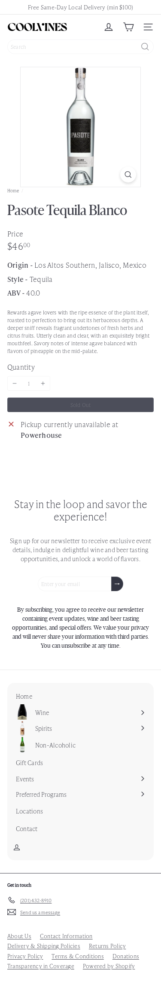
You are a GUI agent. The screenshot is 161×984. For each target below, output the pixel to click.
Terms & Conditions (77, 956)
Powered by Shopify (109, 966)
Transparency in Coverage (40, 966)
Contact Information (66, 936)
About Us (19, 936)
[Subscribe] (117, 584)
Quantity (21, 367)
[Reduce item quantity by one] (14, 383)
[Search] (145, 46)
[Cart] (128, 27)
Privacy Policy (25, 956)
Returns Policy (107, 946)
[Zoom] (128, 174)
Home (13, 190)
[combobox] (80, 46)
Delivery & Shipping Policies (43, 946)
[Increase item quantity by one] (43, 383)
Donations (125, 956)
